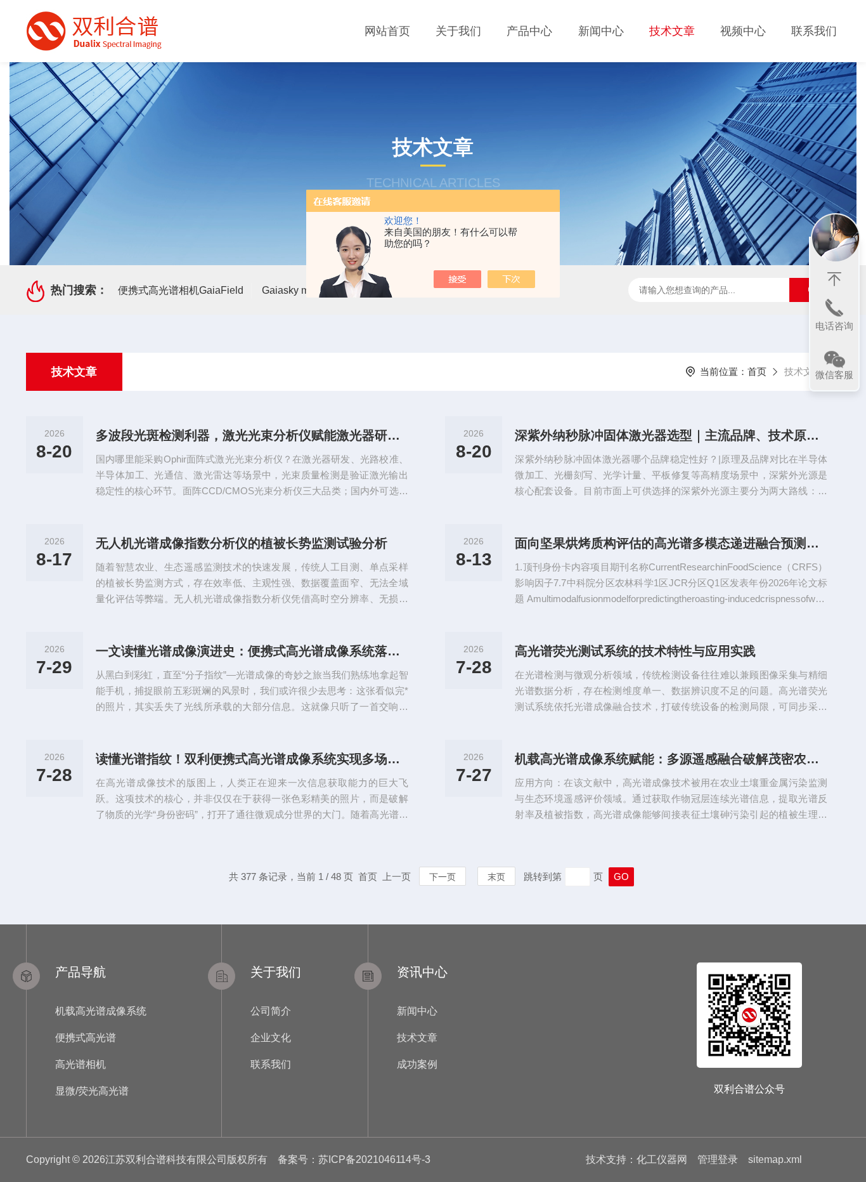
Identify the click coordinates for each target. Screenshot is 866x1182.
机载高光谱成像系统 (100, 1011)
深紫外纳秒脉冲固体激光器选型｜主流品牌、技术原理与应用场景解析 (671, 435)
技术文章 (672, 31)
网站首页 (387, 31)
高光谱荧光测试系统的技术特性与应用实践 (635, 651)
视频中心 (743, 31)
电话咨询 (834, 325)
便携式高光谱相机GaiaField (180, 290)
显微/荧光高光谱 (92, 1091)
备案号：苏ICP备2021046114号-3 (354, 1159)
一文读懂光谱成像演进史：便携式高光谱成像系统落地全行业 (252, 651)
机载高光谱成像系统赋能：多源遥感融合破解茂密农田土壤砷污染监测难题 (671, 759)
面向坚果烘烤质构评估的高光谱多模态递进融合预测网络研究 (671, 543)
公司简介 (270, 1011)
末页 (496, 877)
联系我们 (814, 31)
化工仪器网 (662, 1159)
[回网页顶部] (834, 279)
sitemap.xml (775, 1159)
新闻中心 (601, 31)
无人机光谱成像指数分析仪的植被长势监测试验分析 (241, 543)
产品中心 (529, 31)
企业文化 (270, 1037)
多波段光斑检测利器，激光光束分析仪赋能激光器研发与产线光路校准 (252, 435)
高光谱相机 (80, 1064)
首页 (756, 371)
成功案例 (417, 1064)
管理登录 (717, 1159)
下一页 (442, 877)
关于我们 (458, 31)
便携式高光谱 (85, 1037)
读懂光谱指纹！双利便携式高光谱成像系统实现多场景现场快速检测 (252, 759)
